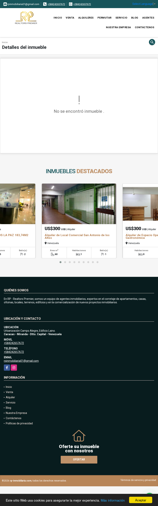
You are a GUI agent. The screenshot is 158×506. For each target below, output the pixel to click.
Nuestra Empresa (118, 27)
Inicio (58, 17)
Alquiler (10, 397)
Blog (134, 17)
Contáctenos (144, 27)
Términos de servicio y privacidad (138, 480)
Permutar (104, 17)
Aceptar (140, 500)
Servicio (121, 17)
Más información (113, 500)
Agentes (148, 17)
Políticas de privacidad (19, 423)
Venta (70, 17)
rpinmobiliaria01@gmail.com (21, 360)
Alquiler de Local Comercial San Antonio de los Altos (77, 236)
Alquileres (86, 17)
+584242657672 (56, 4)
